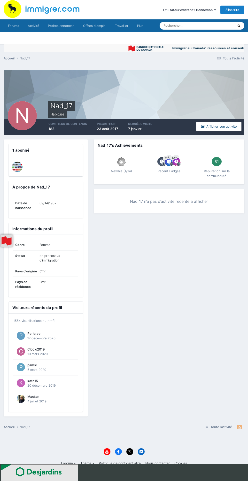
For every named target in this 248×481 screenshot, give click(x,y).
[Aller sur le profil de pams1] (21, 367)
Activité (33, 26)
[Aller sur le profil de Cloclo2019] (21, 351)
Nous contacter (157, 463)
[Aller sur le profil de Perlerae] (21, 336)
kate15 (32, 381)
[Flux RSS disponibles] (239, 427)
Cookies (180, 463)
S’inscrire (232, 10)
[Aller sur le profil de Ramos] (17, 167)
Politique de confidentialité (120, 463)
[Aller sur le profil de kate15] (21, 383)
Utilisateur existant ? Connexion (188, 10)
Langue (67, 463)
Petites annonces (61, 26)
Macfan (33, 397)
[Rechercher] (239, 26)
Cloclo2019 (36, 349)
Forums (13, 26)
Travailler (121, 26)
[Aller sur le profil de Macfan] (21, 399)
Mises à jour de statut (212, 25)
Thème (86, 463)
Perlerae (33, 333)
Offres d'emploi (94, 26)
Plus (140, 26)
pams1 (32, 365)
